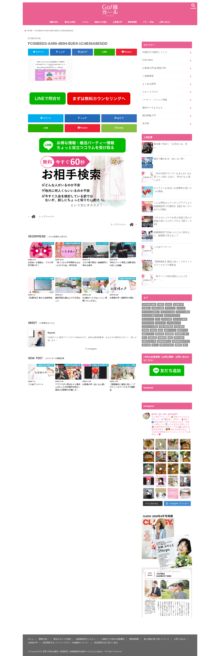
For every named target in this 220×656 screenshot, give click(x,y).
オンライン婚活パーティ (152, 315)
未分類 (145, 123)
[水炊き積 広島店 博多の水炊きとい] (185, 468)
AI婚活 (160, 305)
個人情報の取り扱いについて (156, 639)
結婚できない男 (149, 341)
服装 (170, 338)
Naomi (51, 332)
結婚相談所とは (164, 341)
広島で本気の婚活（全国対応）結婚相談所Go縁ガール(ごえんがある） (73, 651)
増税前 (153, 330)
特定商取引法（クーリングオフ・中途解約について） (66, 642)
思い (144, 338)
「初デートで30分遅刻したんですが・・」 (171, 278)
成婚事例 (162, 338)
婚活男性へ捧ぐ (182, 334)
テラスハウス (148, 323)
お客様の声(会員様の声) (154, 68)
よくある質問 (149, 84)
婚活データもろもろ (152, 107)
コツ (158, 319)
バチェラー (160, 323)
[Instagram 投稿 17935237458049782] (148, 481)
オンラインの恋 (167, 312)
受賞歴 (145, 330)
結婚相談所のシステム (85, 639)
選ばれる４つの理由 (62, 639)
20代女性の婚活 (149, 305)
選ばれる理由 (70, 22)
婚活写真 (159, 334)
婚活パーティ (148, 334)
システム (85, 22)
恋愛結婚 (152, 338)
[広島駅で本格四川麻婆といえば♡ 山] (148, 456)
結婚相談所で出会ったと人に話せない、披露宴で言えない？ (172, 234)
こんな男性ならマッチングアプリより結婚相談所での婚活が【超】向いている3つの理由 (173, 206)
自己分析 (146, 345)
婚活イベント (170, 330)
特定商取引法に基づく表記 (106, 642)
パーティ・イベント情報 (154, 100)
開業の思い (54, 22)
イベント (181, 308)
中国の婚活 (179, 327)
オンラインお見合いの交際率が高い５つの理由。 (173, 190)
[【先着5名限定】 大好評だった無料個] (173, 493)
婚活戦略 (169, 334)
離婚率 (178, 345)
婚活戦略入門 (149, 115)
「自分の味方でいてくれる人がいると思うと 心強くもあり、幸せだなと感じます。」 (173, 176)
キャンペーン (148, 319)
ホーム (31, 639)
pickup (168, 305)
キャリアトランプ (172, 315)
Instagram (92, 349)
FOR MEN (147, 60)
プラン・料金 (148, 22)
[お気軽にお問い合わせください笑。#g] (185, 481)
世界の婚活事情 (166, 327)
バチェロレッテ (173, 323)
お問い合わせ (164, 22)
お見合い (146, 308)
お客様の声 (117, 22)
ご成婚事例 (148, 76)
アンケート (170, 308)
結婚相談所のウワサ (181, 341)
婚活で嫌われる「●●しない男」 (170, 159)
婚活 (160, 330)
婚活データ (182, 330)
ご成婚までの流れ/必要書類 (112, 639)
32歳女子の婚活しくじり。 (155, 52)
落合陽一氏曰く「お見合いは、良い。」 (170, 145)
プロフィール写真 (150, 327)
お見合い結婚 (157, 308)
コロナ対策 (166, 319)
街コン (155, 345)
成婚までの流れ (100, 22)
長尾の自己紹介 (166, 345)
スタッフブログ (150, 92)
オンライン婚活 (182, 312)
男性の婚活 (179, 338)
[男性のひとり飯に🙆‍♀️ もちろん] (160, 468)
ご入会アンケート (163, 247)
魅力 (185, 345)
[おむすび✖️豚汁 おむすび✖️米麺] (173, 468)
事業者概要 (132, 22)
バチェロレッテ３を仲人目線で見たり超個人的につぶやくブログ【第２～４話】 (173, 220)
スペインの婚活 (180, 319)
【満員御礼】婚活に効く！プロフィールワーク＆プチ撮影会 (173, 263)
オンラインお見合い (151, 312)
